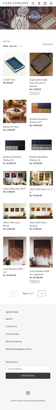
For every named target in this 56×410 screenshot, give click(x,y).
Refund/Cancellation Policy (19, 349)
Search (9, 319)
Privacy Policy (12, 334)
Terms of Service (14, 341)
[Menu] (51, 3)
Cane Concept (23, 401)
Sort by (6, 41)
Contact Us (11, 326)
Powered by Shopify (37, 401)
